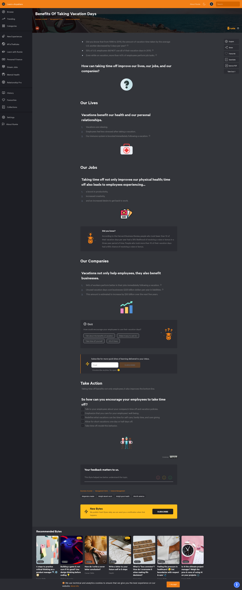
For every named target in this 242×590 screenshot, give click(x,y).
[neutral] (164, 478)
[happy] (170, 478)
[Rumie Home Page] (3, 4)
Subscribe (130, 365)
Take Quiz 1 (231, 71)
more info (75, 586)
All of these (113, 341)
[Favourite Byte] (55, 561)
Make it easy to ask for (128, 335)
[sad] (158, 478)
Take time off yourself (94, 341)
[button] (237, 585)
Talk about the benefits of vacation (99, 335)
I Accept (173, 584)
